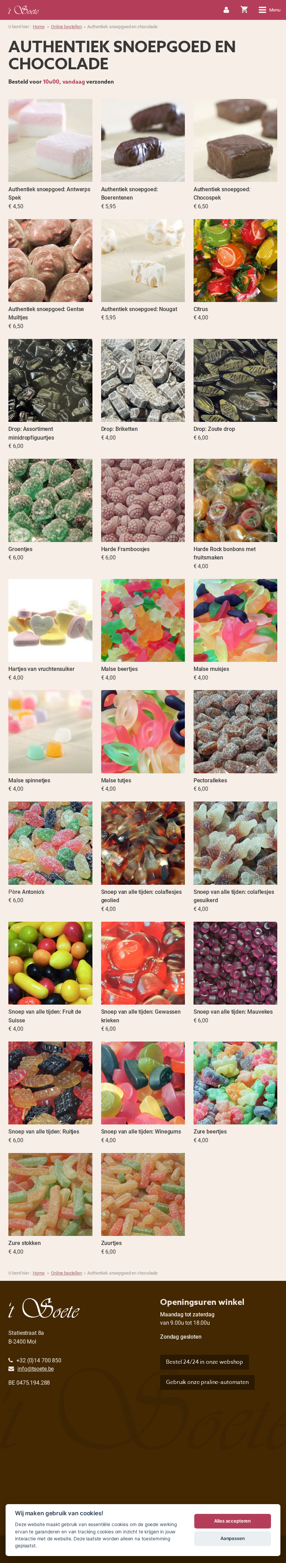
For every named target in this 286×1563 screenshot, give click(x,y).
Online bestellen (66, 26)
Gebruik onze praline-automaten (207, 1382)
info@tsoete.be (35, 1368)
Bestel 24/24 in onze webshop (204, 1362)
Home (38, 26)
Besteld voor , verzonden (61, 82)
